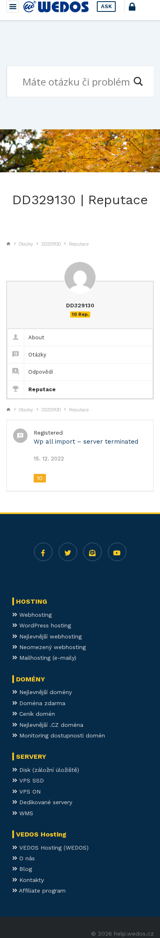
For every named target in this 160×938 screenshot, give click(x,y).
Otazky (26, 244)
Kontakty (30, 880)
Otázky (37, 355)
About (36, 337)
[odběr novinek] (92, 552)
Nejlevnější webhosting (49, 636)
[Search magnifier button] (138, 81)
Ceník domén (36, 713)
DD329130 (51, 244)
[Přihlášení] (139, 10)
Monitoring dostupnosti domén (61, 735)
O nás (26, 858)
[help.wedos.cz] (56, 6)
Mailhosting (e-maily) (46, 657)
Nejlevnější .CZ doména (50, 725)
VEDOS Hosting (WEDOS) (53, 847)
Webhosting (34, 614)
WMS (25, 813)
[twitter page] (68, 552)
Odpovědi (40, 372)
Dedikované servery (44, 802)
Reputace (79, 244)
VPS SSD (30, 780)
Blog (24, 869)
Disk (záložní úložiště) (48, 770)
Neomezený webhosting (51, 647)
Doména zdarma (41, 703)
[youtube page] (117, 552)
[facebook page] (43, 552)
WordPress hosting (44, 625)
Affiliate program (41, 890)
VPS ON (29, 791)
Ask (106, 6)
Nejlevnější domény (44, 692)
